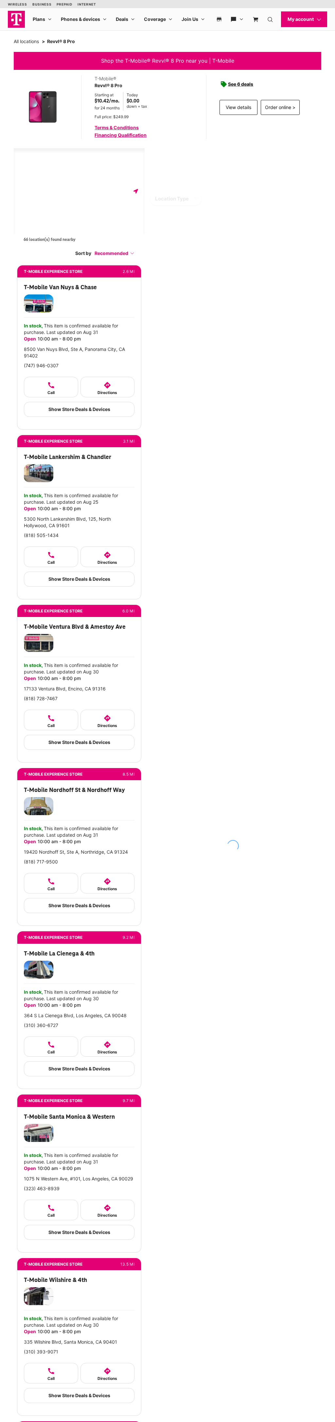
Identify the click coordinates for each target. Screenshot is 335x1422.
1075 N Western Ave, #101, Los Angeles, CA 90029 (78, 1178)
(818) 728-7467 (41, 698)
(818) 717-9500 (41, 861)
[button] (114, 253)
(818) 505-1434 (41, 535)
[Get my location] (135, 191)
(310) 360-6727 (41, 1025)
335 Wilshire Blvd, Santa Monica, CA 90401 (70, 1342)
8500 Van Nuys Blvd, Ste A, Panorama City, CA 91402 (74, 352)
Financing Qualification (121, 135)
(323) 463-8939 (42, 1188)
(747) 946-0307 (41, 365)
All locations (26, 41)
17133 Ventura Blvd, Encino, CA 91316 (65, 688)
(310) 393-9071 (41, 1351)
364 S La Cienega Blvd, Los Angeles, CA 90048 (75, 1015)
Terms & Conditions (117, 127)
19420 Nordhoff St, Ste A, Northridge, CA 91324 (76, 852)
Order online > (280, 107)
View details (238, 107)
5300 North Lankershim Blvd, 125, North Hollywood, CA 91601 (67, 522)
